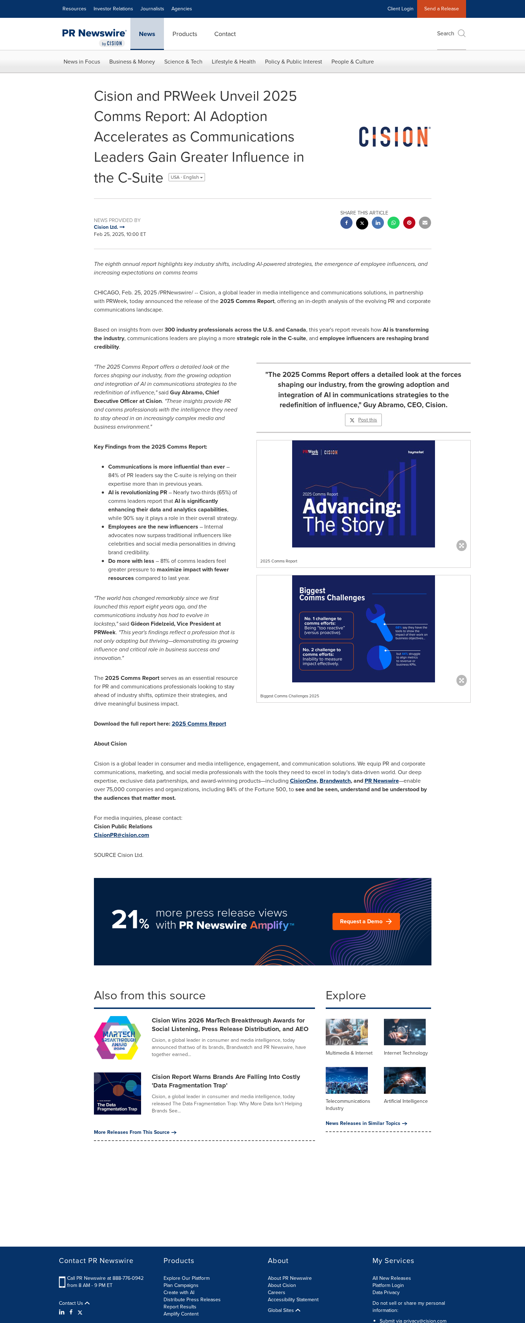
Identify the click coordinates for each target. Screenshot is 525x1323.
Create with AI (179, 1292)
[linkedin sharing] (378, 224)
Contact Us (72, 1303)
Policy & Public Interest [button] (293, 61)
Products (184, 34)
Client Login (401, 8)
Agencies (181, 8)
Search (445, 33)
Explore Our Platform (187, 1278)
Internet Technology (406, 1053)
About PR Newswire (290, 1278)
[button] (363, 493)
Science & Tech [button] (183, 61)
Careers (276, 1292)
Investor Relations (113, 8)
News (147, 34)
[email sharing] (425, 224)
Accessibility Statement (293, 1299)
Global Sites (281, 1310)
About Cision (282, 1285)
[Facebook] (71, 1312)
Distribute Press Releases (192, 1299)
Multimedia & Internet (349, 1053)
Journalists (152, 8)
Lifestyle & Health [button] (234, 61)
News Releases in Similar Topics (363, 1123)
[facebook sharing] (346, 224)
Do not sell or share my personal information (408, 1306)
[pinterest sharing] (409, 224)
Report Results (180, 1307)
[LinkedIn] (62, 1312)
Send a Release (441, 8)
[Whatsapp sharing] (394, 224)
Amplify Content (181, 1314)
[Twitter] (80, 1312)
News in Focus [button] (82, 61)
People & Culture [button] (352, 61)
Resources (74, 8)
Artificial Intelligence (406, 1101)
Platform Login (388, 1285)
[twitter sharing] (362, 224)
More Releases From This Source (132, 1132)
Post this (367, 420)
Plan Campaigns (181, 1285)
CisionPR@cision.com (121, 835)
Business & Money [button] (132, 61)
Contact (225, 34)
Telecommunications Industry (348, 1104)
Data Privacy (386, 1292)
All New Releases (391, 1278)
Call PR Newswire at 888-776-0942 (105, 1278)
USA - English (185, 177)
